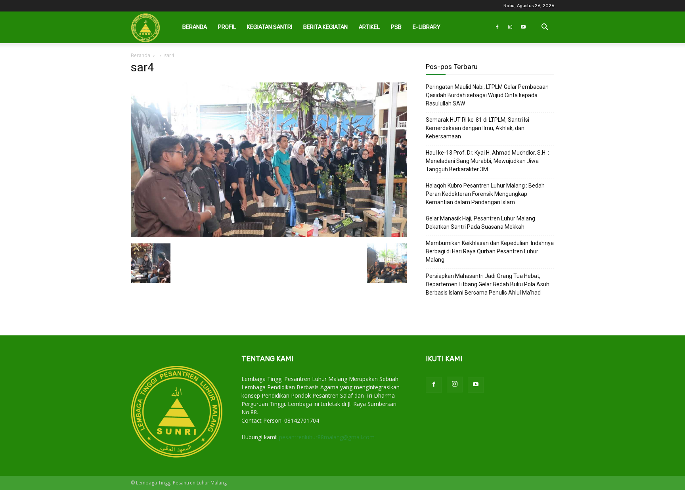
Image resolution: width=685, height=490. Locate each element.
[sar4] (269, 235)
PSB (396, 27)
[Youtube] (523, 27)
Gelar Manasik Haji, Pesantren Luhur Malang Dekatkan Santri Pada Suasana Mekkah (480, 222)
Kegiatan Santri (269, 27)
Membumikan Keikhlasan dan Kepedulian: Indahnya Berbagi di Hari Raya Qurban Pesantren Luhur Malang (490, 251)
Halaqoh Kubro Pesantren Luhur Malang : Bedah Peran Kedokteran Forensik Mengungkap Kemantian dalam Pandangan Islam (485, 193)
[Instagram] (510, 27)
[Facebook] (497, 27)
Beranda (194, 27)
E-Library (426, 27)
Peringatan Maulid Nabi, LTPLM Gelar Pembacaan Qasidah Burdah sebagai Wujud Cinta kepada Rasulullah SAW (487, 95)
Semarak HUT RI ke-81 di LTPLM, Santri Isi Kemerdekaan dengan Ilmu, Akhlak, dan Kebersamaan (477, 128)
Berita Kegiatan (325, 27)
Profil (227, 27)
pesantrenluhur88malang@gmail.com (327, 437)
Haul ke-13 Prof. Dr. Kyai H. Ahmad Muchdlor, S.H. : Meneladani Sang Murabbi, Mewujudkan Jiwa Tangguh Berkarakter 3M (487, 160)
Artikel (369, 27)
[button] (544, 28)
